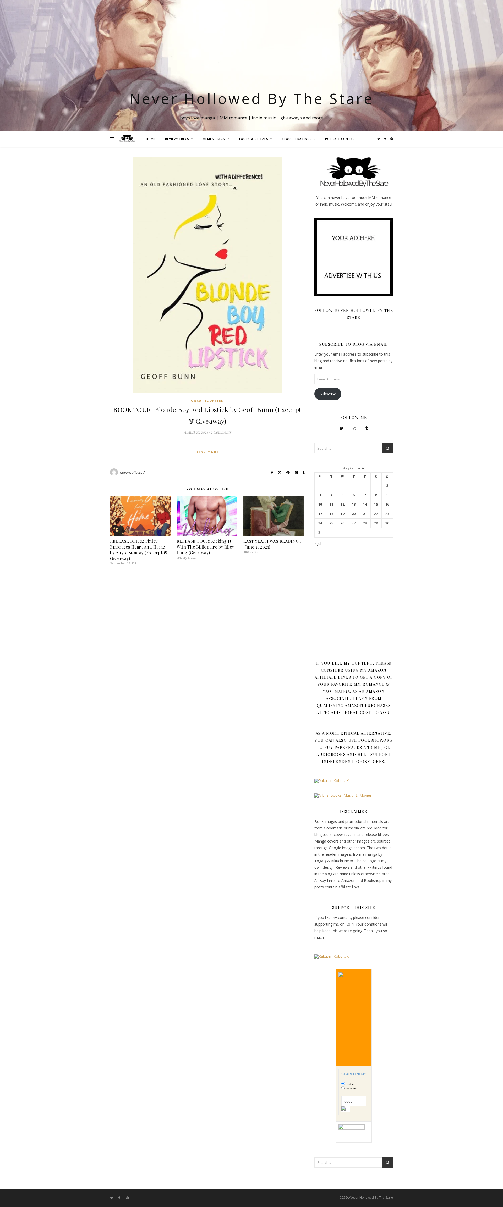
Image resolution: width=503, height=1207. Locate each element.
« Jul (317, 543)
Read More (207, 452)
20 (354, 514)
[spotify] (391, 139)
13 (354, 504)
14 (365, 504)
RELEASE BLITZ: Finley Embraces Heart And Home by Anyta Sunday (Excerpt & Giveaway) (138, 549)
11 (331, 504)
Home (151, 139)
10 (320, 504)
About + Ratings (297, 139)
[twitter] (379, 139)
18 (331, 514)
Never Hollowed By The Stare (251, 98)
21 (365, 514)
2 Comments (221, 432)
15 (376, 504)
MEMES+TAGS (214, 139)
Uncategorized (207, 400)
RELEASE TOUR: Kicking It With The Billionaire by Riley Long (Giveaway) (205, 546)
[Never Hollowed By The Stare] (127, 139)
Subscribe (328, 393)
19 (342, 514)
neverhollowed (132, 472)
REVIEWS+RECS (177, 139)
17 (320, 514)
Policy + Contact (341, 139)
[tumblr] (385, 139)
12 (342, 504)
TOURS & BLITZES (253, 139)
